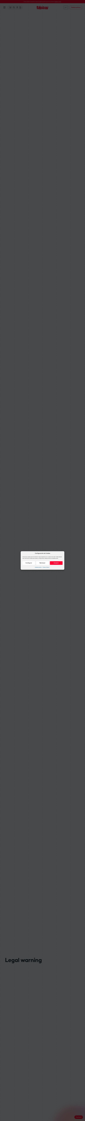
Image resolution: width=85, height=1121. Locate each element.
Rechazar (42, 563)
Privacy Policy (46, 567)
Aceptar (56, 563)
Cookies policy (38, 567)
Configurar (28, 563)
